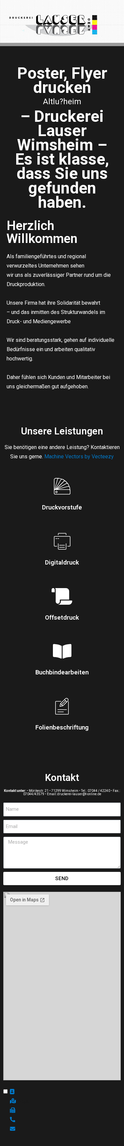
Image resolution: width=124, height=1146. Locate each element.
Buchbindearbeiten (62, 672)
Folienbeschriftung (62, 727)
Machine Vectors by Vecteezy (79, 456)
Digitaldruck (62, 562)
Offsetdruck (62, 617)
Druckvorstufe (62, 507)
